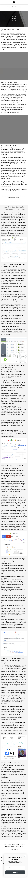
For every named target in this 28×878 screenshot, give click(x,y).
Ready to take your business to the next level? (14, 844)
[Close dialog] (24, 856)
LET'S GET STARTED (13, 201)
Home (9, 6)
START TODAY (13, 849)
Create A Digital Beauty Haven (9, 146)
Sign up (15, 872)
